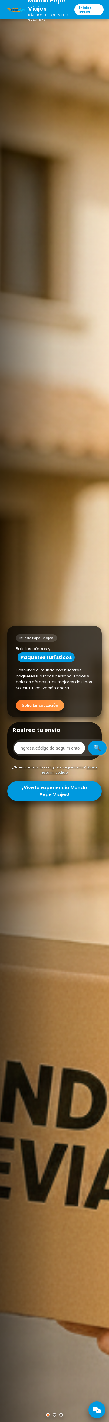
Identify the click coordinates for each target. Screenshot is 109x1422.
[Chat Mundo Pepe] (96, 1409)
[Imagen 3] (61, 1415)
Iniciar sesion (85, 9)
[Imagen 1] (48, 1415)
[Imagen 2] (54, 1415)
